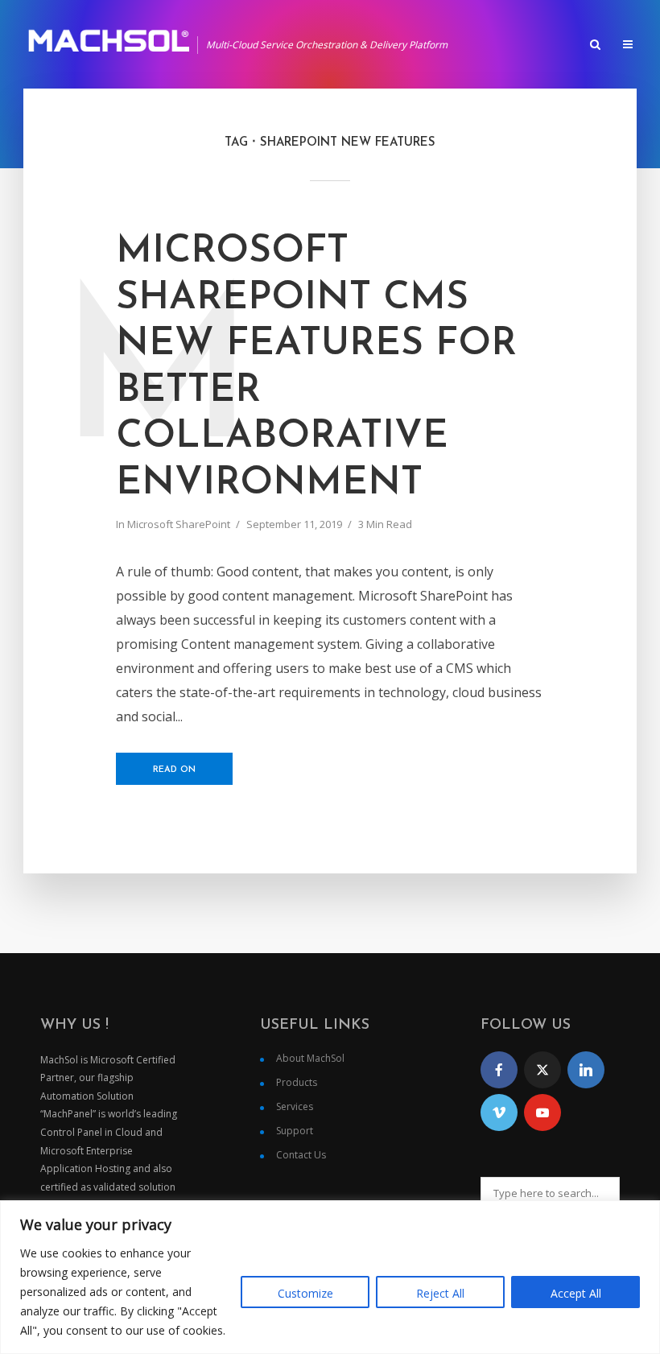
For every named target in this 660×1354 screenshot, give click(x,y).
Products (296, 1082)
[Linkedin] (585, 1069)
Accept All (576, 1293)
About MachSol (310, 1058)
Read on (174, 770)
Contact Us (301, 1155)
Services (294, 1106)
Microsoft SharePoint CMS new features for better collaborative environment (316, 368)
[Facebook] (499, 1069)
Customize (305, 1293)
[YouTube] (542, 1112)
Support (294, 1130)
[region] (330, 1277)
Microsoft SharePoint (178, 524)
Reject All (440, 1293)
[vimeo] (499, 1112)
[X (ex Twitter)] (542, 1069)
